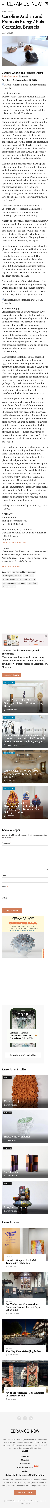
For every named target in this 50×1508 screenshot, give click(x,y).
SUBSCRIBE (15, 766)
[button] (15, 743)
